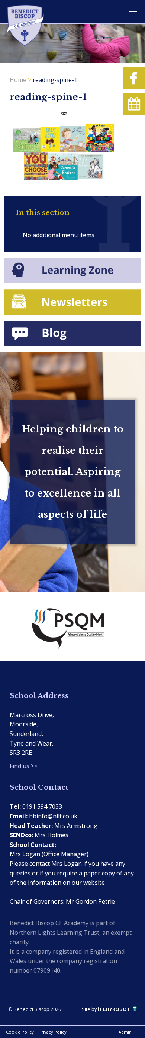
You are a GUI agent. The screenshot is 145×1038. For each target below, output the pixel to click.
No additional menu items (58, 235)
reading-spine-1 (55, 80)
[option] (72, 626)
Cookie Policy (20, 1032)
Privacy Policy (53, 1032)
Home (18, 80)
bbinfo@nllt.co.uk (53, 816)
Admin (125, 1032)
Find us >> (24, 766)
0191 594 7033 (42, 806)
